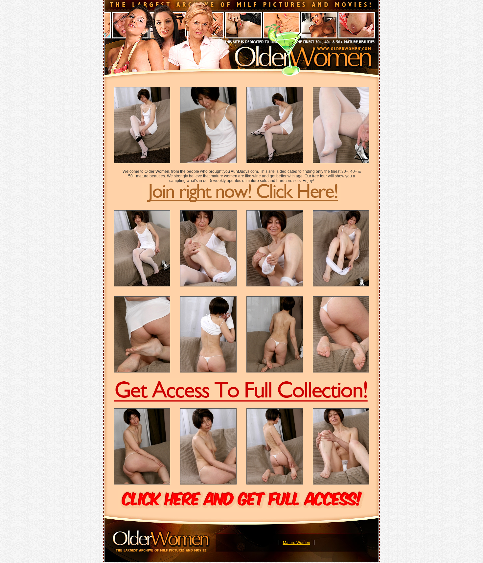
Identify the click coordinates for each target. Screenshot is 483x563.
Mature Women (296, 542)
